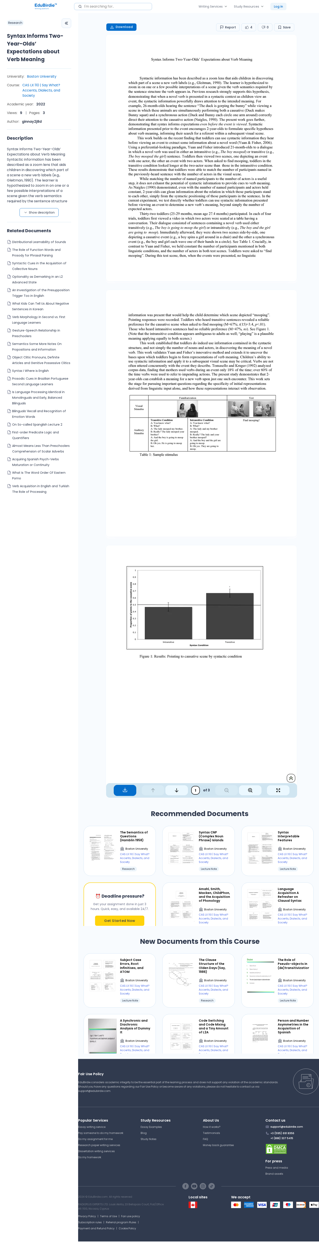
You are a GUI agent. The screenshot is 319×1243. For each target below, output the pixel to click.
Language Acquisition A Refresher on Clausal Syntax (290, 895)
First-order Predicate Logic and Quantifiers (35, 435)
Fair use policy (130, 1216)
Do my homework (89, 1157)
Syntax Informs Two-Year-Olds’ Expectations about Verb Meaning (35, 47)
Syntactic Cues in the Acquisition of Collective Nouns (39, 266)
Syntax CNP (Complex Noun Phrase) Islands (211, 836)
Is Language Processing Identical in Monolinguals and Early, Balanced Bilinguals (38, 397)
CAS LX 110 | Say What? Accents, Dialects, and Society (41, 90)
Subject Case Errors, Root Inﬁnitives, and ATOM (131, 966)
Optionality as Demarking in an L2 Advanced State (37, 279)
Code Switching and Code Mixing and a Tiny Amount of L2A (214, 1026)
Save (287, 27)
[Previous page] (153, 790)
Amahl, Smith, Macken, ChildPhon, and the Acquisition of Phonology (214, 895)
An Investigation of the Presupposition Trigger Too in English (41, 293)
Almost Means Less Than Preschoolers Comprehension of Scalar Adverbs (41, 449)
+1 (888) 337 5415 (281, 1138)
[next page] (176, 790)
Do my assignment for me (95, 1139)
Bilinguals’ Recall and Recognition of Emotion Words (39, 414)
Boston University (41, 76)
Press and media (276, 1167)
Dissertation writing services (96, 1151)
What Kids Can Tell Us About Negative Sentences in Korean (40, 306)
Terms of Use (108, 1216)
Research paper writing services (99, 1145)
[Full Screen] (278, 790)
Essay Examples (151, 1127)
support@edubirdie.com (94, 1091)
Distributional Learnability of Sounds (39, 242)
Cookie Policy (127, 1228)
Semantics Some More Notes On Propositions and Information (37, 347)
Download (124, 27)
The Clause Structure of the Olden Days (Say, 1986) (212, 966)
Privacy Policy (87, 1216)
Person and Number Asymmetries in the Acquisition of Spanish (293, 1026)
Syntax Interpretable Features (288, 836)
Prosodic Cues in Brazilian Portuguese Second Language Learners (40, 381)
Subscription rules (90, 1222)
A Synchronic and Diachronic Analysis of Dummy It (135, 1026)
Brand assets (274, 1174)
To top (291, 778)
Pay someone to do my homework (100, 1133)
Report (230, 27)
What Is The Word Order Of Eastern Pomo (39, 475)
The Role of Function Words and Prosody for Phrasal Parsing (36, 253)
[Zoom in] (250, 790)
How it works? (211, 1127)
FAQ (205, 1139)
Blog (144, 1133)
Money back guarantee (218, 1145)
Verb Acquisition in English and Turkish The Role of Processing (40, 489)
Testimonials (211, 1133)
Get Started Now (119, 920)
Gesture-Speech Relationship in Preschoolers (36, 333)
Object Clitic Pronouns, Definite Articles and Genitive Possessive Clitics (41, 360)
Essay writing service (91, 1127)
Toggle (66, 23)
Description (20, 138)
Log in (278, 6)
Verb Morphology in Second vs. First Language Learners (38, 320)
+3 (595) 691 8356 (282, 1133)
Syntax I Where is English (30, 371)
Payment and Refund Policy (96, 1228)
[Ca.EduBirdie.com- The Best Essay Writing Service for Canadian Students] (193, 1207)
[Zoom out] (226, 790)
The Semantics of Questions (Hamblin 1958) (134, 836)
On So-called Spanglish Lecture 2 (37, 424)
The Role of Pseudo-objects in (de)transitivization (293, 964)
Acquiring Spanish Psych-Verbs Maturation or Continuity (35, 462)
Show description (42, 212)
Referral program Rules (121, 1222)
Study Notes (148, 1139)
